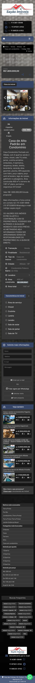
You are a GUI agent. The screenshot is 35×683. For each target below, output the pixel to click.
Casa (5, 533)
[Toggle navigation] (29, 39)
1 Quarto (6, 550)
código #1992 (9, 603)
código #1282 (10, 623)
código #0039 (14, 620)
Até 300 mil (7, 571)
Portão (5, 512)
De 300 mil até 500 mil (11, 575)
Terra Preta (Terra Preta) (12, 519)
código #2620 (24, 613)
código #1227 (25, 623)
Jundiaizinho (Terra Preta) (12, 515)
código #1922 (25, 610)
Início (7, 47)
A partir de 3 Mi (8, 585)
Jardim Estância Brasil (11, 522)
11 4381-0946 (17, 23)
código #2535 (25, 617)
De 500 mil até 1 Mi (9, 578)
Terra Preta (7, 509)
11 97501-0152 (17, 27)
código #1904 (25, 607)
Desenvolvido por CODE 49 (17, 681)
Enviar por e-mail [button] (18, 380)
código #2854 (9, 630)
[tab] (9, 84)
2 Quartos (6, 554)
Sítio (4, 540)
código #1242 (14, 633)
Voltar (30, 51)
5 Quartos (6, 564)
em (9, 610)
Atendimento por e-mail (19, 656)
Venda (13, 47)
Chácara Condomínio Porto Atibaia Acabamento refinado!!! (15, 456)
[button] (5, 98)
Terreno (6, 536)
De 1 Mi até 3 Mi (8, 582)
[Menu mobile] (4, 39)
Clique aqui (7, 491)
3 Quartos (6, 557)
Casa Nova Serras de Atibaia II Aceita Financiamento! (16, 470)
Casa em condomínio (12, 49)
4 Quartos (6, 561)
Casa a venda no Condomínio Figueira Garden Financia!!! (16, 412)
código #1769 (17, 637)
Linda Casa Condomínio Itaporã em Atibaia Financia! (15, 427)
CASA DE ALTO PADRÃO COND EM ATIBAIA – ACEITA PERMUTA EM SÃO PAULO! (16, 441)
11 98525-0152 (17, 31)
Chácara (6, 529)
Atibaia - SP (21, 47)
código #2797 (9, 607)
